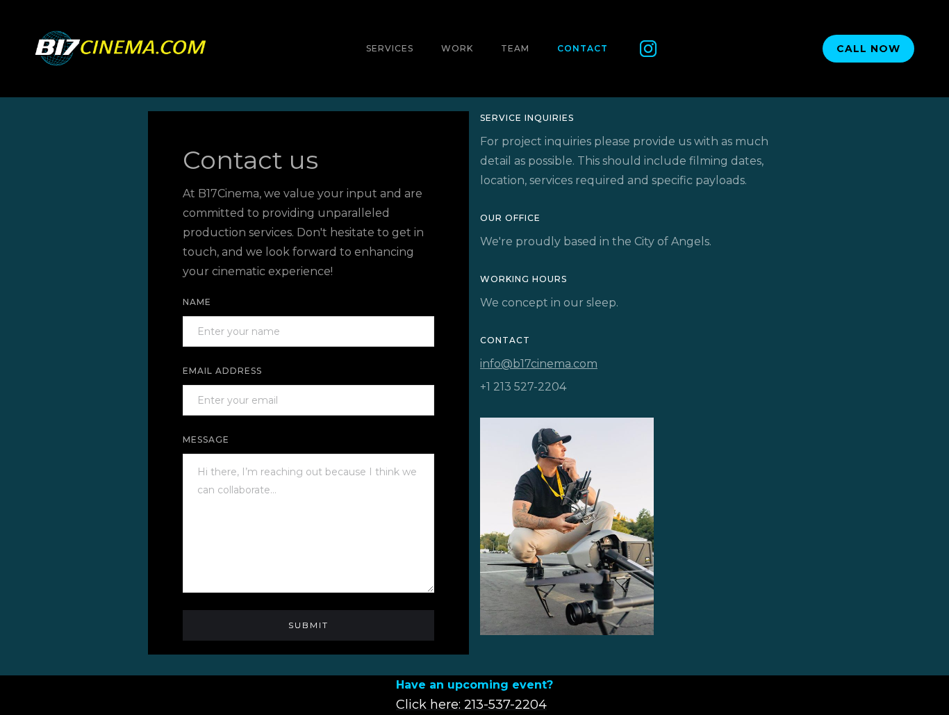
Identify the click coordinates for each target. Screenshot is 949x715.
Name (197, 302)
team (515, 48)
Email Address (222, 370)
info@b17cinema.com (538, 363)
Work (457, 48)
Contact (582, 48)
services (389, 48)
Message (206, 439)
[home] (121, 48)
